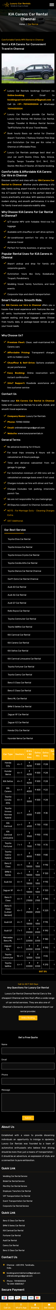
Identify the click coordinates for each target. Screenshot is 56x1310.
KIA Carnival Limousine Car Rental (24, 658)
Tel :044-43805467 (15, 1284)
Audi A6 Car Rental (17, 595)
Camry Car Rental (10, 1245)
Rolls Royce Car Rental (19, 611)
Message (6, 1090)
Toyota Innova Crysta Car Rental (23, 555)
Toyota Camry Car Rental (20, 674)
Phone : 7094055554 (16, 1281)
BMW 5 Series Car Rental (19, 706)
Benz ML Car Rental (17, 698)
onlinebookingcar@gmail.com (30, 427)
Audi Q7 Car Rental (17, 603)
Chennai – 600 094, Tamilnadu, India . (21, 1266)
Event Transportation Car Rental (17, 1201)
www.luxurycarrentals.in (30, 433)
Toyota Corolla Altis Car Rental (22, 563)
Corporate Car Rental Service (16, 1206)
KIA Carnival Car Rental (19, 635)
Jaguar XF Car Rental (18, 714)
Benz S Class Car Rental (19, 682)
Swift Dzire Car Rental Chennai (23, 579)
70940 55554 (23, 422)
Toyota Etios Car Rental (19, 539)
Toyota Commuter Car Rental (22, 619)
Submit (28, 1118)
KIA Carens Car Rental (18, 643)
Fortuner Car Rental (12, 1235)
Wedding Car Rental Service (15, 1176)
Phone (5, 1075)
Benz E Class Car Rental (19, 690)
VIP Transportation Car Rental (16, 1196)
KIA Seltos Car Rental (18, 651)
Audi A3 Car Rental (17, 587)
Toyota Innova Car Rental (20, 547)
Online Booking (28, 1018)
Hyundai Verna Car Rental (20, 738)
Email (4, 1059)
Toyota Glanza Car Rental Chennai (24, 571)
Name (4, 1044)
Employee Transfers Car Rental (17, 1191)
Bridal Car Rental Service (14, 1181)
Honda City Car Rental (18, 730)
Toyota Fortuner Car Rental (21, 666)
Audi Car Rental (10, 1240)
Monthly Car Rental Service (15, 1186)
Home (22, 24)
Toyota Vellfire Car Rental (20, 627)
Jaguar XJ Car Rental (18, 722)
